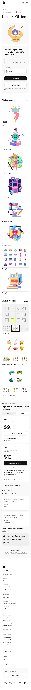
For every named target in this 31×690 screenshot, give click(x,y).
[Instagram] (3, 580)
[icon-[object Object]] (23, 3)
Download (15, 78)
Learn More (15, 675)
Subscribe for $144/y (15, 463)
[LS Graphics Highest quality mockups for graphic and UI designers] (4, 2)
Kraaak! (20, 12)
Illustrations (10, 9)
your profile (17, 479)
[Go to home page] (3, 9)
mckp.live (8, 474)
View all (27, 100)
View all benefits (15, 550)
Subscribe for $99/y (15, 433)
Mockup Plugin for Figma (12, 472)
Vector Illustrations (7, 12)
